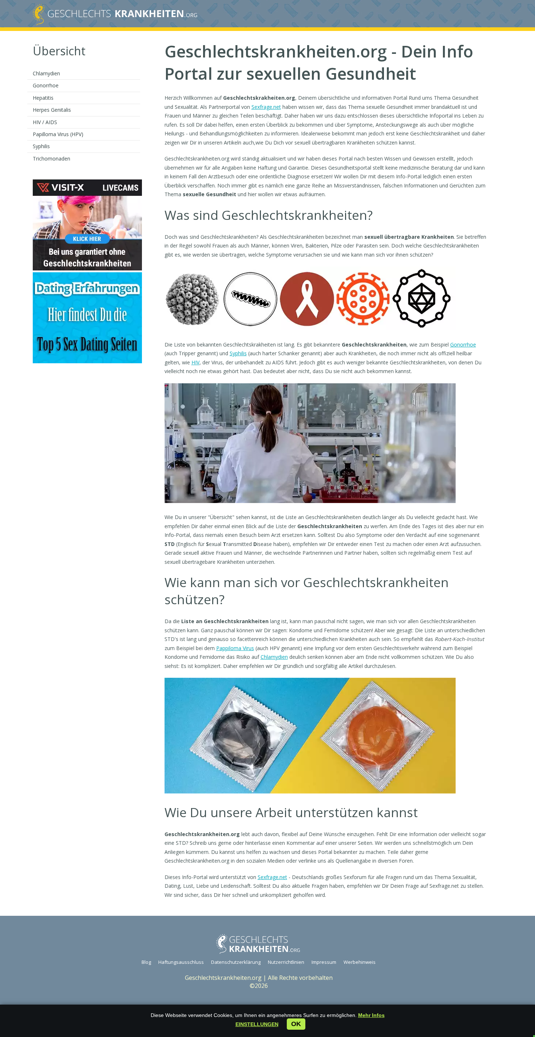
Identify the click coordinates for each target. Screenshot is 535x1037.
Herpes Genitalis (52, 109)
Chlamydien (46, 73)
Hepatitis (43, 97)
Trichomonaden (51, 158)
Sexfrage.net (266, 106)
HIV (195, 362)
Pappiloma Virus (235, 648)
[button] (257, 1024)
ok (296, 1024)
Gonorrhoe (46, 85)
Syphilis (41, 146)
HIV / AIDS (45, 122)
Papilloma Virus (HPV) (58, 134)
